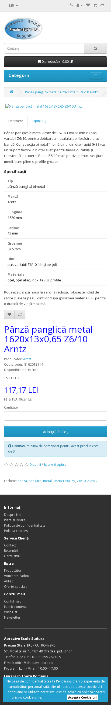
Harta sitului (13, 556)
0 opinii (35, 464)
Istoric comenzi (15, 606)
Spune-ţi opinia (55, 464)
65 (73, 481)
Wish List (10, 612)
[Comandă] (102, 5)
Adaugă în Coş (55, 431)
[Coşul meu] (95, 5)
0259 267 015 (50, 657)
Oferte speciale (15, 586)
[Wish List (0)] (88, 5)
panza (22, 481)
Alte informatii (53, 697)
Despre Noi (13, 514)
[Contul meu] (80, 5)
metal (47, 481)
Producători (13, 570)
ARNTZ (92, 481)
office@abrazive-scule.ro (34, 662)
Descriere (15, 121)
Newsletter (12, 617)
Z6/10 (81, 481)
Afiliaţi (8, 581)
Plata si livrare (14, 520)
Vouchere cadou (16, 576)
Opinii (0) (39, 121)
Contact (10, 545)
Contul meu (13, 601)
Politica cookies (16, 530)
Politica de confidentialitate (25, 525)
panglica (35, 481)
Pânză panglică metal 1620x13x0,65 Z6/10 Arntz (61, 92)
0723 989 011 (27, 657)
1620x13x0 (61, 481)
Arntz (27, 359)
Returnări (11, 550)
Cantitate (11, 407)
